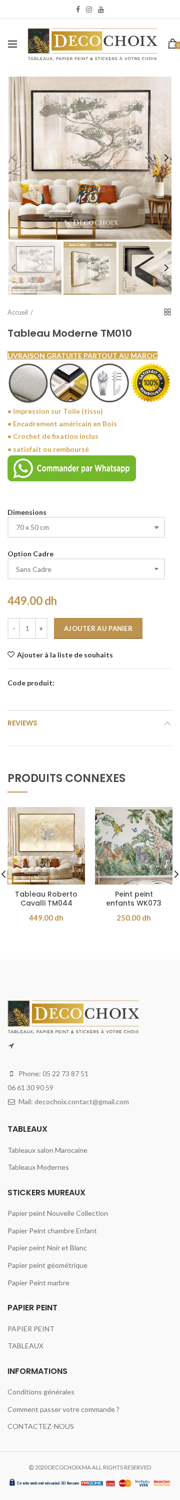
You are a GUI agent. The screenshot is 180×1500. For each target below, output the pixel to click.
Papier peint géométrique (48, 1265)
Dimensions (27, 512)
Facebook (78, 9)
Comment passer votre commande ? (64, 1409)
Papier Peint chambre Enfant (52, 1230)
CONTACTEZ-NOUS (41, 1426)
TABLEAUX (26, 1345)
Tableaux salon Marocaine (48, 1150)
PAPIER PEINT (31, 1328)
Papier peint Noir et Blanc (47, 1247)
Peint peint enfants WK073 (134, 899)
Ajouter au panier (98, 628)
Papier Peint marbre (39, 1282)
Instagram (89, 9)
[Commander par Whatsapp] (72, 467)
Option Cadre (31, 553)
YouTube (101, 9)
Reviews (23, 723)
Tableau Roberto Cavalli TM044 (46, 899)
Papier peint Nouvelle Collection (58, 1213)
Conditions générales (41, 1391)
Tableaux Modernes (38, 1167)
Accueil (18, 312)
